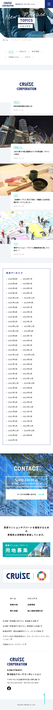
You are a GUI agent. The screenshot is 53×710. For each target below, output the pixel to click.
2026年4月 (13, 288)
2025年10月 (13, 302)
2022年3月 (13, 402)
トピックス (32, 598)
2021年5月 (13, 416)
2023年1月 (13, 378)
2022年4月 (27, 397)
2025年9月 (28, 302)
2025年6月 (13, 312)
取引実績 (14, 610)
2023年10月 (29, 354)
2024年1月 (27, 350)
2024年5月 (27, 340)
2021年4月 (27, 416)
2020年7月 (13, 440)
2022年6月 (27, 392)
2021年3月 (13, 421)
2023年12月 (13, 354)
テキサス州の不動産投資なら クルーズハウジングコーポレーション (26, 637)
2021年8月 (13, 411)
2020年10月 (29, 430)
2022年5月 (13, 397)
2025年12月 (13, 298)
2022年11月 (13, 383)
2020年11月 (13, 430)
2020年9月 (13, 435)
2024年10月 (13, 331)
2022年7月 (13, 392)
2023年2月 (27, 373)
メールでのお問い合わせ (26, 494)
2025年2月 (13, 321)
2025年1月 (27, 321)
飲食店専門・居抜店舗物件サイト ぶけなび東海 (22, 631)
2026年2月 (13, 293)
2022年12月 (28, 378)
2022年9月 (13, 388)
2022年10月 (29, 383)
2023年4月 (27, 369)
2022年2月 (27, 402)
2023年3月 (13, 373)
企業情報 (31, 604)
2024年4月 (13, 345)
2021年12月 (28, 407)
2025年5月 (27, 312)
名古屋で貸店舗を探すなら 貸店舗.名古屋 (20, 621)
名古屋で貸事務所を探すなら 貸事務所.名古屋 (21, 626)
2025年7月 (27, 307)
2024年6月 (13, 340)
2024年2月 (13, 350)
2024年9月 (28, 331)
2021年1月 (13, 425)
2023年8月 (27, 359)
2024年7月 (27, 335)
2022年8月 (27, 388)
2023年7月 (13, 364)
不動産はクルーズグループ (14, 644)
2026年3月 (27, 288)
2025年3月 (27, 317)
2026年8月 (13, 279)
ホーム (5, 40)
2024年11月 (29, 326)
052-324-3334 (28, 480)
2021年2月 (27, 421)
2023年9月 (13, 359)
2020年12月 (28, 425)
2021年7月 (27, 411)
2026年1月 (27, 293)
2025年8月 (13, 307)
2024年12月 (13, 326)
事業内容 (14, 604)
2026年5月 (27, 283)
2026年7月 (27, 279)
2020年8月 (27, 435)
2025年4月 (13, 317)
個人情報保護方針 (35, 610)
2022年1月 (13, 407)
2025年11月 (29, 298)
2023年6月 (27, 364)
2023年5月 (13, 369)
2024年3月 (27, 345)
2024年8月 (13, 335)
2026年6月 (13, 283)
